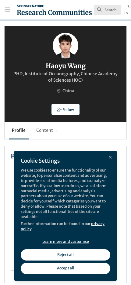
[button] (65, 109)
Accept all (65, 268)
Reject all (65, 254)
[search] (107, 10)
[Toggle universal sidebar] (7, 9)
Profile (19, 130)
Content (46, 130)
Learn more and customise (65, 241)
